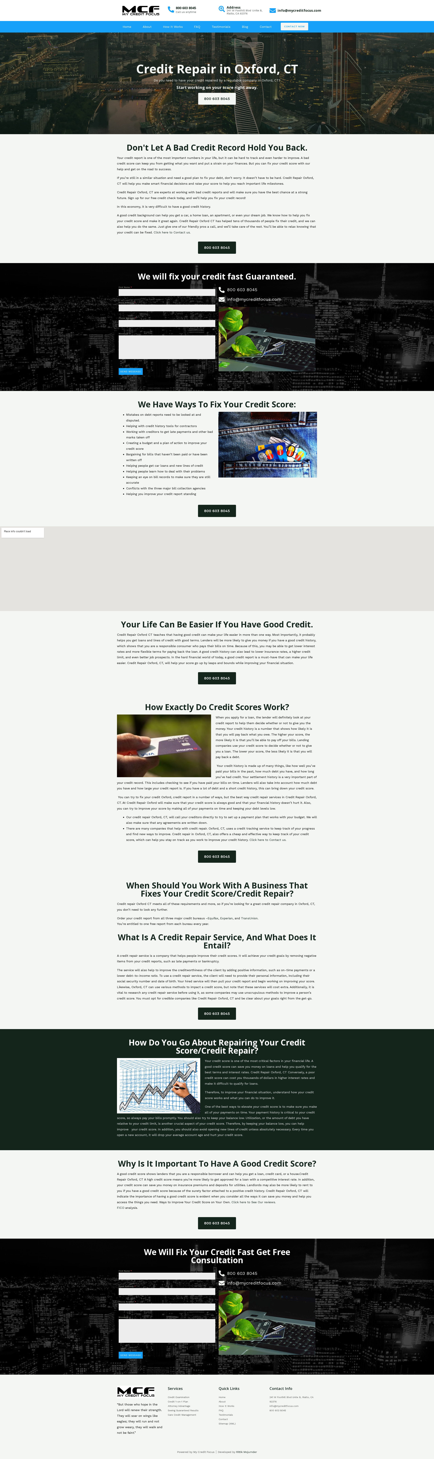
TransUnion (249, 918)
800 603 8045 (186, 8)
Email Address (127, 303)
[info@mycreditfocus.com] (273, 10)
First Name (125, 287)
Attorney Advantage (179, 1406)
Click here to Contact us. (172, 232)
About (147, 26)
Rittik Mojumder (246, 1452)
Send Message (130, 371)
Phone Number (127, 318)
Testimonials (221, 26)
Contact (266, 26)
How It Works (173, 26)
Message (123, 334)
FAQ (197, 26)
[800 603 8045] (171, 9)
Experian (226, 918)
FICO (120, 1207)
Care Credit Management (182, 1414)
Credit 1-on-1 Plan (178, 1401)
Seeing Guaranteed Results (183, 1410)
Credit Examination (178, 1397)
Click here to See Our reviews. (253, 1202)
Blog (245, 26)
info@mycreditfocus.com (299, 10)
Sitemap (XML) (227, 1423)
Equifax (213, 918)
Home (127, 26)
